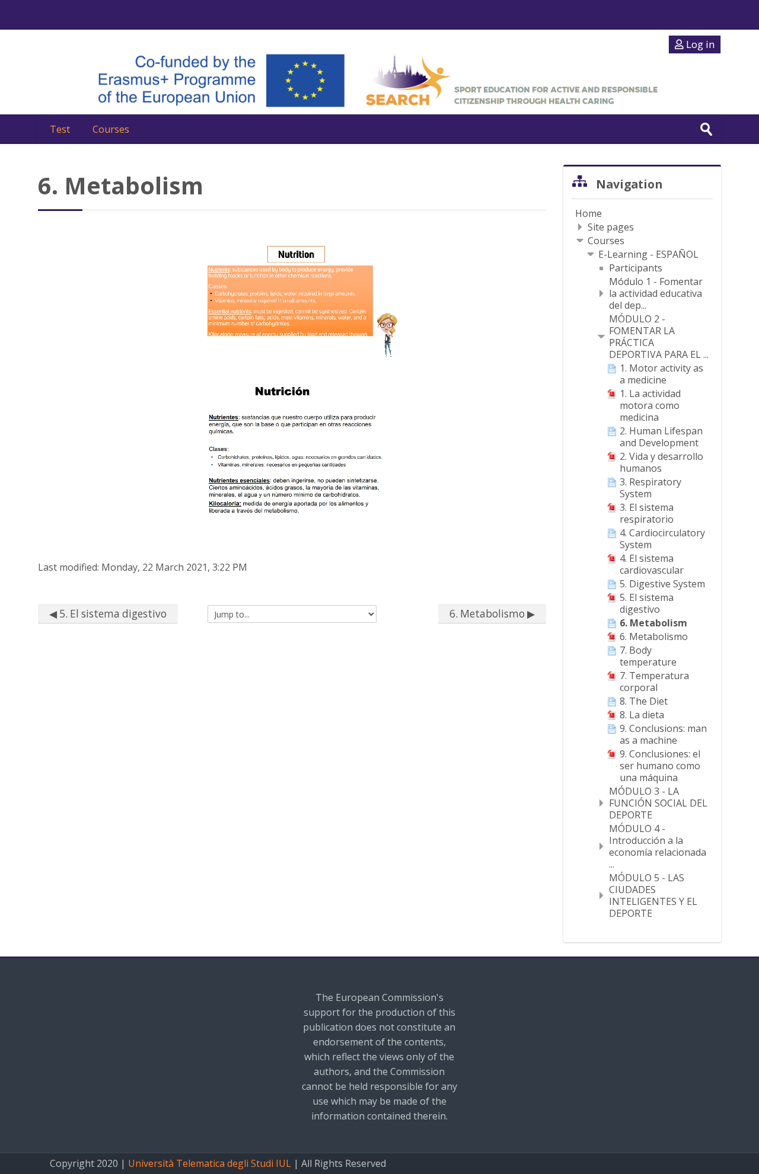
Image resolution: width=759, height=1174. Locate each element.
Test (60, 129)
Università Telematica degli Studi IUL (209, 1163)
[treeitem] (642, 213)
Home (588, 213)
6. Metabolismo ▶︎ (492, 613)
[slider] (277, 356)
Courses (111, 129)
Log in (699, 44)
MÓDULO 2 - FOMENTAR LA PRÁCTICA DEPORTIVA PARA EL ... (659, 336)
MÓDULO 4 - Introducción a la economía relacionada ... (657, 846)
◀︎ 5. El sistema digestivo (108, 613)
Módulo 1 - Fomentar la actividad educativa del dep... (656, 293)
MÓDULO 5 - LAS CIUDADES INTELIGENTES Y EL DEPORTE (653, 895)
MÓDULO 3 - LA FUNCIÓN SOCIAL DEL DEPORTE (658, 803)
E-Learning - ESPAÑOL (648, 254)
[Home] (379, 80)
